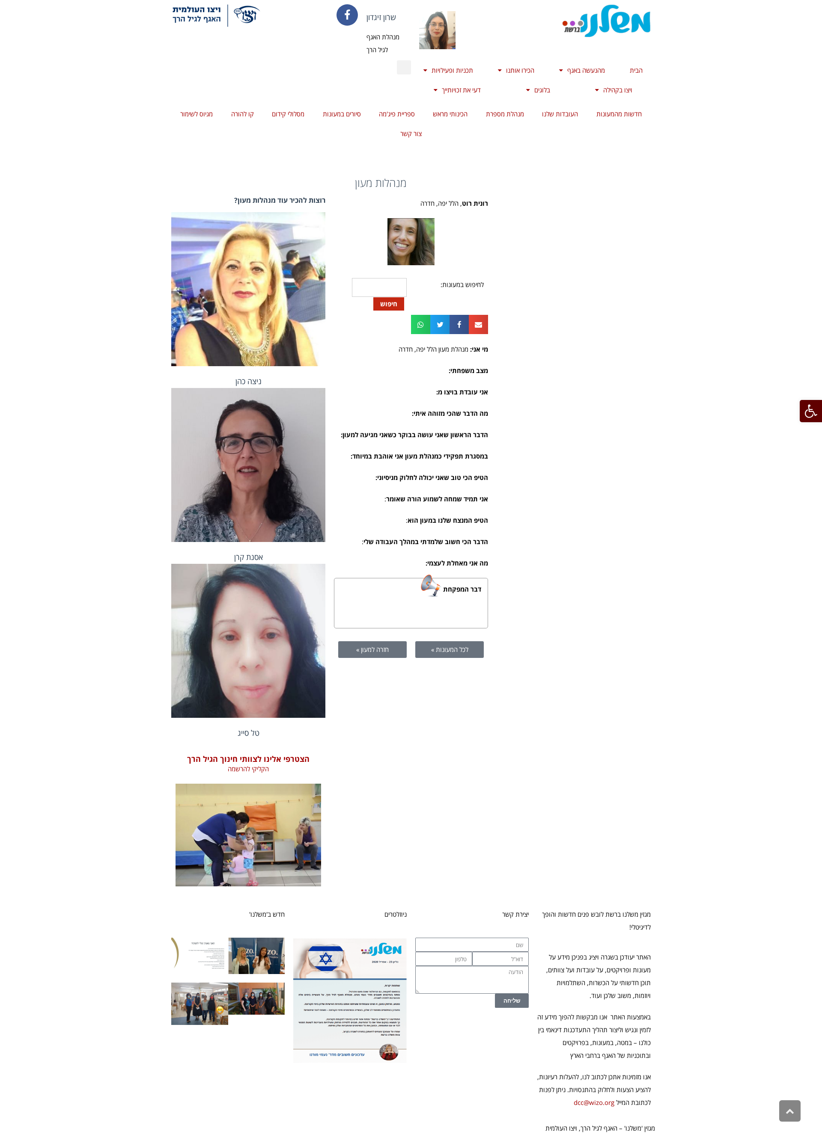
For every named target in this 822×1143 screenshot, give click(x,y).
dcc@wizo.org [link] (594, 1102)
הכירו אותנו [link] (520, 70)
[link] (811, 411)
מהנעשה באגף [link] (586, 70)
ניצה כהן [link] (248, 381)
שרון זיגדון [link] (381, 17)
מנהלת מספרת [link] (505, 114)
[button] (404, 67)
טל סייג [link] (248, 733)
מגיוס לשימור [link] (196, 114)
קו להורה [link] (242, 114)
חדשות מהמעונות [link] (619, 114)
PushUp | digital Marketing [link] (371, 1128)
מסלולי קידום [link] (288, 114)
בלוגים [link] (542, 90)
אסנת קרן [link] (248, 557)
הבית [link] (636, 70)
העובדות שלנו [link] (560, 114)
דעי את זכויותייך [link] (461, 90)
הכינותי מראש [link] (450, 114)
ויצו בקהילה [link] (617, 90)
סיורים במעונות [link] (342, 114)
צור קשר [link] (411, 133)
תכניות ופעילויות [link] (452, 70)
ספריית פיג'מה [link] (397, 114)
